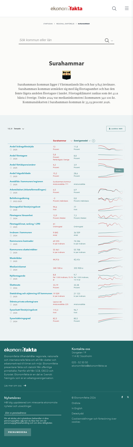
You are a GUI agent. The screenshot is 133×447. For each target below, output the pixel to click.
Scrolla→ (119, 170)
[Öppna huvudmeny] (127, 8)
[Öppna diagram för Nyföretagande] (113, 277)
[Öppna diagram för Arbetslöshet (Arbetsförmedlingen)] (113, 191)
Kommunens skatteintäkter (23, 249)
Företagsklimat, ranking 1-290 (25, 224)
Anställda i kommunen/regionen (26, 181)
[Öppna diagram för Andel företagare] (113, 157)
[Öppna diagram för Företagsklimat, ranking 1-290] (113, 225)
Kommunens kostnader (21, 241)
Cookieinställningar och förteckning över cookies (94, 420)
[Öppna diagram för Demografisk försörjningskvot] (113, 208)
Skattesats (15, 285)
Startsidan (48, 24)
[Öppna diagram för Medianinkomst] (113, 268)
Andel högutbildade (20, 173)
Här (22, 420)
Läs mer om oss (13, 385)
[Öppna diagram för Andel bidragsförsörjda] (113, 148)
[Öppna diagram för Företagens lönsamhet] (113, 217)
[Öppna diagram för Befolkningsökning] (113, 200)
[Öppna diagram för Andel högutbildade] (113, 175)
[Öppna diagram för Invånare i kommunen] (113, 234)
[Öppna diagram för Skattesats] (113, 286)
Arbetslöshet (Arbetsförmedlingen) (28, 189)
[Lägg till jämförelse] (93, 140)
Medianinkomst (18, 266)
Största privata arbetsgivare (24, 301)
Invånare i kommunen (21, 232)
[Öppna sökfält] (114, 8)
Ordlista (76, 403)
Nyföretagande (17, 275)
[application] (111, 148)
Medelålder (16, 258)
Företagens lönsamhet (21, 215)
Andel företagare (18, 155)
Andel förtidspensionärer (23, 164)
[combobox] (66, 40)
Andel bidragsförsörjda (22, 146)
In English (77, 408)
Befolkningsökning (19, 198)
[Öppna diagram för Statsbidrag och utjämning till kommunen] (113, 295)
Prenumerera (17, 432)
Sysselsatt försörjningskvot (23, 309)
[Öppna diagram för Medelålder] (113, 260)
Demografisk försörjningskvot (25, 206)
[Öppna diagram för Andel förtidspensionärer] (113, 166)
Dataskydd (78, 413)
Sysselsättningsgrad (20, 318)
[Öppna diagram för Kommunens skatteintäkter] (113, 251)
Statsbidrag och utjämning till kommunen (31, 293)
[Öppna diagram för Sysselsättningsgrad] (113, 320)
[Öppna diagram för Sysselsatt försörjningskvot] (113, 311)
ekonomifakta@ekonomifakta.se (89, 365)
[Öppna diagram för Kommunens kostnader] (113, 242)
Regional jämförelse (65, 24)
